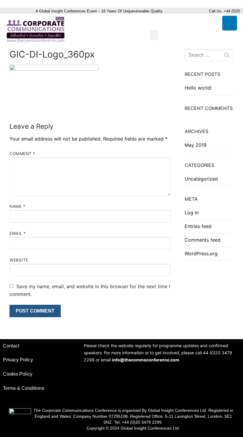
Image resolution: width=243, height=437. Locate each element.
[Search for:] (209, 55)
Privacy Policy (18, 359)
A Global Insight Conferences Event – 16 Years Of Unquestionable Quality (100, 11)
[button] (154, 35)
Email (17, 233)
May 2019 (196, 145)
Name (17, 206)
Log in (192, 213)
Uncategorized (201, 179)
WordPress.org (201, 253)
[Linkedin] (229, 23)
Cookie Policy (17, 374)
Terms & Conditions (23, 388)
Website (18, 260)
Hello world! (198, 88)
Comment (22, 153)
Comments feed (202, 240)
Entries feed (198, 226)
